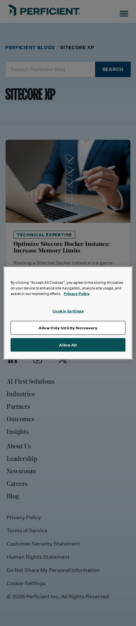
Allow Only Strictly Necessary (68, 327)
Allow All (68, 344)
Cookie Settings (68, 310)
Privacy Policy (77, 293)
